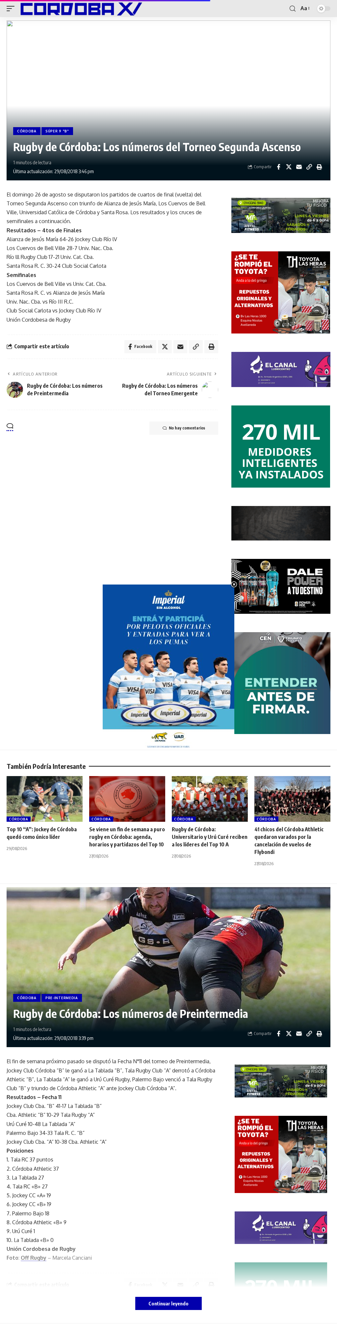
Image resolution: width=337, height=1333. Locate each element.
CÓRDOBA (27, 131)
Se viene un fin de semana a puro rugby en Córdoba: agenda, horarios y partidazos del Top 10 (127, 837)
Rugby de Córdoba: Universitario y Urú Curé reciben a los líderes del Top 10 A (209, 837)
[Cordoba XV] (80, 8)
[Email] (298, 167)
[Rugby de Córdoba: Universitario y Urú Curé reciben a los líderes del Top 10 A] (210, 799)
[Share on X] (288, 167)
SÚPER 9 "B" (57, 131)
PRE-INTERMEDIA (61, 998)
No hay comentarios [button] (187, 427)
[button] (12, 8)
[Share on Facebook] (278, 167)
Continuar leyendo (168, 1303)
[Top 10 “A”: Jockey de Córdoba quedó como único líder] (45, 799)
